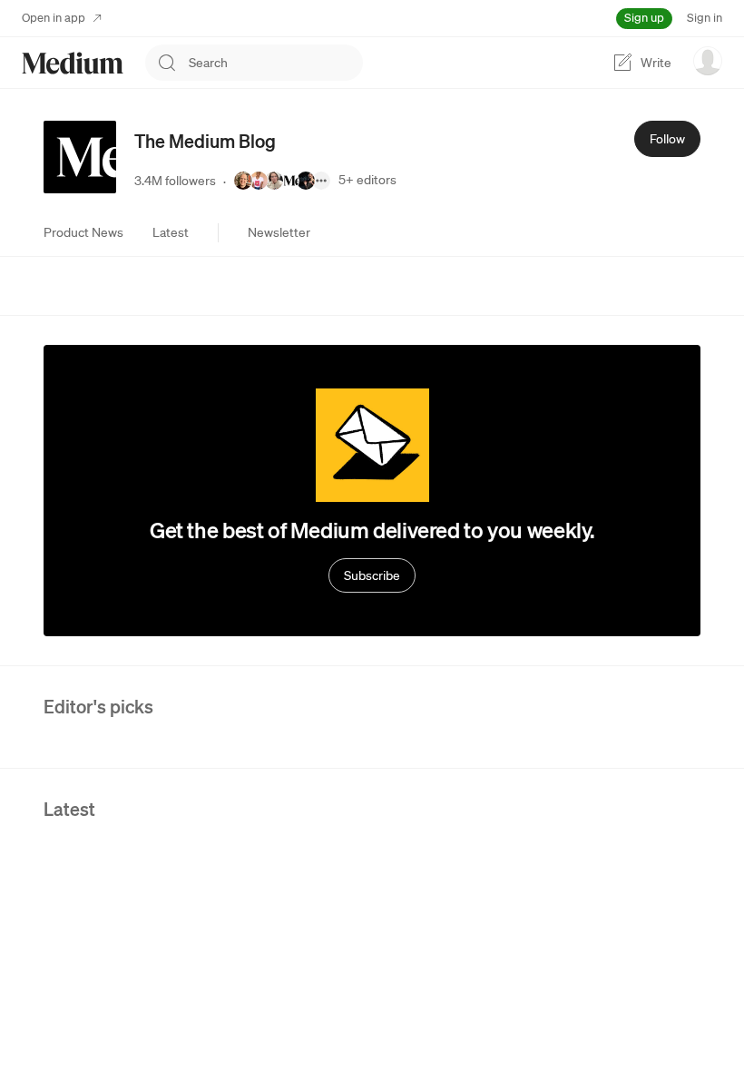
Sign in (704, 17)
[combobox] (276, 62)
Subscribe (372, 575)
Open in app (53, 17)
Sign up (644, 17)
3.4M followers (175, 180)
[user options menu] (707, 60)
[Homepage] (72, 63)
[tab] (83, 232)
